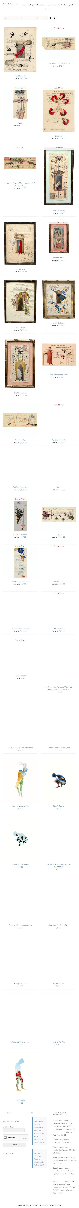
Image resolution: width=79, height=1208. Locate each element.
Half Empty (20, 1100)
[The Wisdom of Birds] (59, 339)
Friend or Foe (20, 440)
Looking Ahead (20, 393)
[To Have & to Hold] (20, 452)
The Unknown (59, 210)
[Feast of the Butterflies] (59, 878)
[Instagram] (8, 1113)
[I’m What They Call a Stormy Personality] (59, 818)
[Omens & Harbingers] (20, 818)
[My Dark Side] (59, 937)
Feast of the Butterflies (58, 925)
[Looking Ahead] (20, 339)
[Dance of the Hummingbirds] (20, 878)
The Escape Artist (59, 440)
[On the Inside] (59, 222)
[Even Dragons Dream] (20, 546)
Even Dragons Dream (20, 581)
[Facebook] (4, 1113)
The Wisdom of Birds (59, 374)
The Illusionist (20, 76)
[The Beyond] (20, 222)
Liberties (58, 136)
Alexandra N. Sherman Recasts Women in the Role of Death (39, 1159)
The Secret (20, 327)
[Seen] (20, 87)
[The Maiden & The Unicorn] (59, 28)
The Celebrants (58, 581)
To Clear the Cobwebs (20, 628)
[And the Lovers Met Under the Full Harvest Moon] (20, 147)
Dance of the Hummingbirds (20, 925)
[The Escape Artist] (59, 404)
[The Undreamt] (20, 640)
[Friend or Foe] (20, 404)
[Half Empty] (20, 1053)
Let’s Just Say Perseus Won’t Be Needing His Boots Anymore (58, 688)
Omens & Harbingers (20, 864)
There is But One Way (20, 1042)
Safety (58, 487)
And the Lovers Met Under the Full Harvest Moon (20, 184)
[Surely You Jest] (20, 937)
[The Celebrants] (59, 546)
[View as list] (55, 18)
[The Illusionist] (20, 28)
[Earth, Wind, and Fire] (20, 759)
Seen (20, 123)
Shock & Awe (58, 806)
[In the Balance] (59, 280)
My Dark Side (58, 983)
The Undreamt (20, 675)
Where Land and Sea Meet (59, 747)
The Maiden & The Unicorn (59, 63)
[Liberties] (59, 87)
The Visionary (58, 628)
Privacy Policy (8, 1153)
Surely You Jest (20, 983)
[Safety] (59, 452)
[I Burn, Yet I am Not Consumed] (20, 701)
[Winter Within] (59, 995)
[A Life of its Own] (20, 499)
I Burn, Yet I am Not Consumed (20, 747)
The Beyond (20, 269)
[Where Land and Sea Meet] (59, 701)
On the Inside (58, 258)
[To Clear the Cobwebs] (20, 593)
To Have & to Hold (20, 487)
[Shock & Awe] (59, 759)
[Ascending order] (26, 18)
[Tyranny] (59, 499)
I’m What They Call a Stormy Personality (59, 865)
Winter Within (59, 1042)
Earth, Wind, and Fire (20, 806)
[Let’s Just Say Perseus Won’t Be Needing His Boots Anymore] (59, 640)
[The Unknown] (59, 147)
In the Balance (59, 323)
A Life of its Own (20, 534)
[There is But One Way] (20, 995)
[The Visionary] (59, 593)
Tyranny (59, 534)
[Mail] (11, 1113)
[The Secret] (20, 280)
